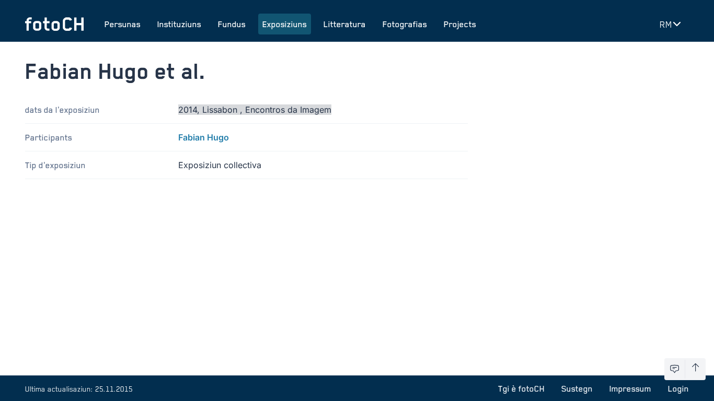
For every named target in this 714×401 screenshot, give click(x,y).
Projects (460, 24)
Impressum (630, 388)
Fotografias (405, 24)
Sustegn (577, 388)
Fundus (232, 24)
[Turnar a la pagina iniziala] (54, 24)
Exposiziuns (284, 24)
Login (678, 388)
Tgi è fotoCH (521, 388)
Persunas (123, 24)
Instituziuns (179, 24)
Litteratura (345, 24)
